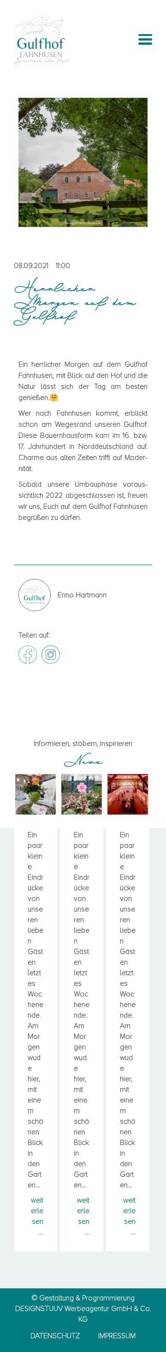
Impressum (117, 1335)
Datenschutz (55, 1335)
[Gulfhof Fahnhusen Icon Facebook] (27, 654)
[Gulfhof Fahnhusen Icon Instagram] (51, 654)
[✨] (127, 794)
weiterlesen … (37, 1216)
